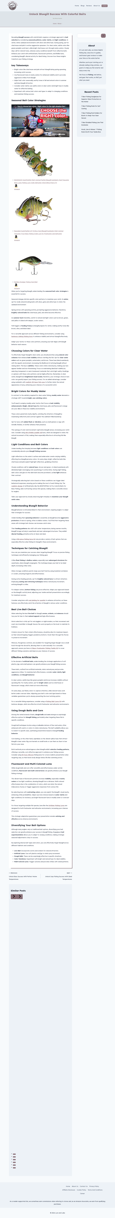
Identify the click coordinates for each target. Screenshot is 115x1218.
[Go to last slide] (14, 896)
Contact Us (84, 1186)
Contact (104, 5)
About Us (96, 6)
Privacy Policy (94, 1186)
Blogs (83, 6)
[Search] (103, 36)
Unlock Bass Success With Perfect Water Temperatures (23, 876)
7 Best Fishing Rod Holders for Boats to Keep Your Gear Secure (91, 115)
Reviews (89, 6)
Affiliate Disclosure (68, 1190)
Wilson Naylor (58, 18)
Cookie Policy (81, 1190)
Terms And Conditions (95, 1190)
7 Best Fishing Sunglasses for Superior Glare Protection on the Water (91, 99)
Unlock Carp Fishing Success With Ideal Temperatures (58, 876)
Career (82, 1193)
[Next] (20, 896)
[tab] (14, 1154)
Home (77, 6)
